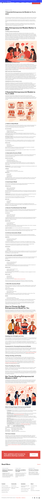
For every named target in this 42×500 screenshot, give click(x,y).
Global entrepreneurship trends (19, 414)
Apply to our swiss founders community (14, 444)
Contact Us (32, 487)
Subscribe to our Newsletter (35, 490)
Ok (41, 1)
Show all (38, 464)
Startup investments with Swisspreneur (25, 486)
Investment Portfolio (24, 491)
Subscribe (34, 454)
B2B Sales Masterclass (5, 490)
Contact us (23, 497)
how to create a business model (31, 352)
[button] (15, 2)
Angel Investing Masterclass (6, 487)
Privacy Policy (18, 497)
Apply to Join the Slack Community (15, 488)
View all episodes (36, 2)
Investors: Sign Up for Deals (25, 488)
